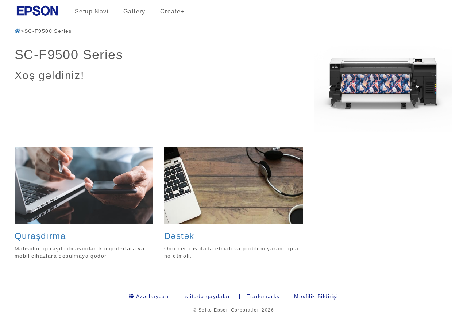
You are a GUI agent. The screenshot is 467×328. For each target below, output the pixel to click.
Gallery (134, 11)
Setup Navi (92, 11)
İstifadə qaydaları (207, 296)
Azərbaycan (152, 296)
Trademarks (263, 296)
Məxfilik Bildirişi (316, 296)
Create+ (172, 11)
